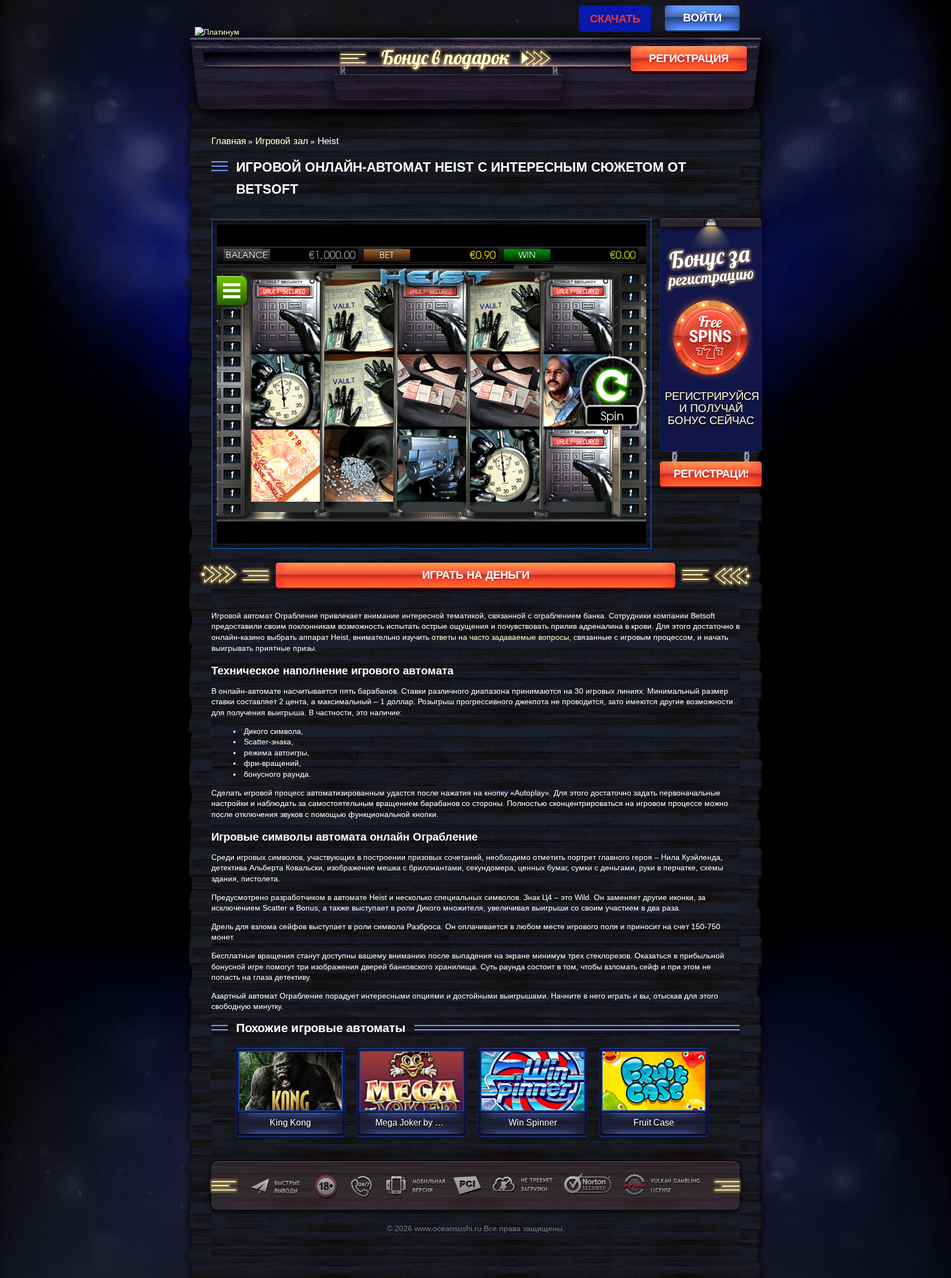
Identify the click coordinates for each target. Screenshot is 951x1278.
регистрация (689, 58)
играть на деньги (475, 575)
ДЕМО (290, 1094)
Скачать (615, 19)
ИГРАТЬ (290, 1073)
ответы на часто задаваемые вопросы (500, 637)
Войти (702, 18)
